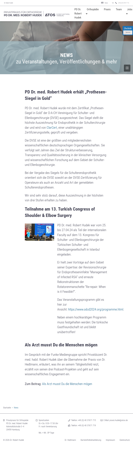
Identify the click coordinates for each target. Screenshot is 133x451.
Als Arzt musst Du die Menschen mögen (67, 384)
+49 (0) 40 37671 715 (123, 3)
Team (119, 9)
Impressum (110, 440)
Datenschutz (125, 440)
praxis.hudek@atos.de (118, 420)
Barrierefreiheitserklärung (91, 440)
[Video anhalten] (127, 68)
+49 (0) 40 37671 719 (87, 425)
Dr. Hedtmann (70, 440)
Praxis (107, 9)
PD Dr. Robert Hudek (78, 13)
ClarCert (52, 127)
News (106, 3)
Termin (127, 32)
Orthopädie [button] (93, 9)
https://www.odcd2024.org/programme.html (95, 309)
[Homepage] (37, 13)
